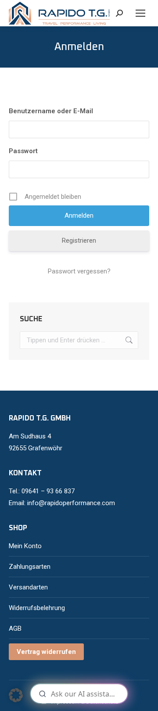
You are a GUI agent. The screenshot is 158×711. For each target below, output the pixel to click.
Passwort (23, 151)
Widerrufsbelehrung (37, 608)
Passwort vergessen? (79, 271)
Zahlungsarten (29, 567)
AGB (15, 628)
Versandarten (28, 587)
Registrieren (79, 240)
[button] (16, 695)
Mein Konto (25, 546)
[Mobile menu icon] (140, 13)
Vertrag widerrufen (46, 652)
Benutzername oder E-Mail (51, 111)
